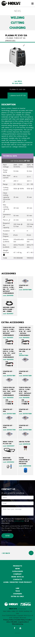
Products (17, 566)
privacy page (19, 521)
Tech (17, 591)
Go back (6, 553)
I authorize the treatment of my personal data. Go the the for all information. (17, 521)
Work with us (17, 577)
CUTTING (17, 22)
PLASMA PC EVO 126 (17, 89)
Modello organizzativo (20, 622)
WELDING (17, 17)
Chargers (17, 594)
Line (17, 588)
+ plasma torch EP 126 (17, 95)
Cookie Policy (20, 620)
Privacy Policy (15, 528)
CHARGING (17, 27)
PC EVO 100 (17, 83)
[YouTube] (20, 628)
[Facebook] (14, 628)
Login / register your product (17, 582)
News (17, 568)
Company (17, 574)
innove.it (17, 633)
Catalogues (17, 571)
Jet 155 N (18, 81)
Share (3, 150)
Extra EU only (17, 596)
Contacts (17, 579)
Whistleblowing (17, 624)
